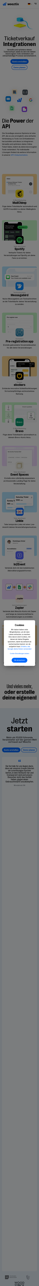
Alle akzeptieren (19, 660)
